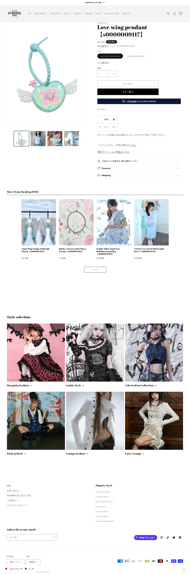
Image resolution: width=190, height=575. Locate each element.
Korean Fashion (102, 516)
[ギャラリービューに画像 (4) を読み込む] (71, 138)
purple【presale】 (136, 57)
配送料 (104, 46)
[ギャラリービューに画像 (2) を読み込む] (38, 138)
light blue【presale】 (111, 57)
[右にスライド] (83, 139)
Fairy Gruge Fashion (104, 501)
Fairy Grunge (133, 453)
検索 (9, 486)
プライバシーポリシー (17, 505)
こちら (132, 145)
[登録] (54, 537)
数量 (99, 68)
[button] (55, 13)
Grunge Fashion (75, 453)
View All (95, 270)
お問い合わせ (13, 490)
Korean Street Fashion (105, 521)
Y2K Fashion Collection (139, 385)
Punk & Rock (15, 453)
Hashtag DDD (102, 23)
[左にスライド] (10, 139)
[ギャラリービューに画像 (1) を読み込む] (21, 138)
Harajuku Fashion (18, 385)
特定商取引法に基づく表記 (19, 495)
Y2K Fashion (101, 506)
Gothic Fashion (102, 511)
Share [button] (103, 109)
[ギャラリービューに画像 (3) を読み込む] (54, 138)
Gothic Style (73, 385)
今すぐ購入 (128, 91)
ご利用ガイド (13, 500)
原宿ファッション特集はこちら (113, 151)
